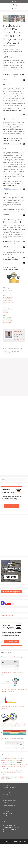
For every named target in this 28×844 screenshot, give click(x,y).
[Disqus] (14, 417)
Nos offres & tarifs (8, 813)
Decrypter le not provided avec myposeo (13, 657)
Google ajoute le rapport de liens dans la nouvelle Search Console (12, 352)
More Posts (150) (20, 339)
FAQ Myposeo (7, 794)
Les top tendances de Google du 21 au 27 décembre (8, 290)
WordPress (23, 841)
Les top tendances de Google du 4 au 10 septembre (8, 310)
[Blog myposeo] (14, 4)
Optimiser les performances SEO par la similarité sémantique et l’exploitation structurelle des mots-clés (12, 760)
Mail (15, 339)
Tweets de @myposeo (7, 615)
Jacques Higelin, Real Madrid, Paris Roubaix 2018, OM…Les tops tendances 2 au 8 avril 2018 (8, 320)
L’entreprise (6, 785)
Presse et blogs (7, 792)
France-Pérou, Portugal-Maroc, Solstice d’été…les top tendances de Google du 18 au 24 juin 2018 (8, 300)
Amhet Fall (17, 331)
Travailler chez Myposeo (10, 787)
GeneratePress (16, 841)
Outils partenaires (8, 803)
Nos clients (6, 790)
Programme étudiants (9, 800)
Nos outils (6, 811)
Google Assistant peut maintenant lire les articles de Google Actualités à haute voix (13, 349)
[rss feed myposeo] (11, 593)
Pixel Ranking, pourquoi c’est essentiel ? (12, 738)
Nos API (5, 816)
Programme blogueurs (9, 805)
